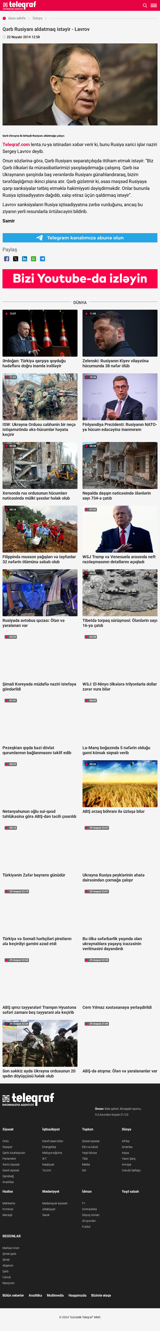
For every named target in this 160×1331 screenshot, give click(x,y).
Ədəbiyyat (48, 1209)
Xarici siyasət (11, 1164)
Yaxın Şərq (128, 1158)
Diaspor (7, 1147)
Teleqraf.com (16, 144)
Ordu (5, 1141)
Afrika (126, 1141)
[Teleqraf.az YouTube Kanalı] (80, 278)
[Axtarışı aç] (145, 5)
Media (86, 1164)
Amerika (127, 1147)
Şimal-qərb (9, 1253)
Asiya (125, 1152)
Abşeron (7, 1265)
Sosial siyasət (91, 1141)
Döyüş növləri (90, 1215)
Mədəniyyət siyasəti (55, 1203)
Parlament (9, 1158)
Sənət (46, 1215)
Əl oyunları (89, 1220)
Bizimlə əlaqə (101, 1295)
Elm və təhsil (90, 1147)
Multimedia (55, 1295)
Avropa (126, 1164)
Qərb (5, 1271)
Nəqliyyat (48, 1164)
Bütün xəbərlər (13, 1295)
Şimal (6, 1259)
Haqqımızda (77, 1295)
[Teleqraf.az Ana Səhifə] (19, 5)
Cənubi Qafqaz (131, 1170)
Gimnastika (89, 1209)
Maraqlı (7, 1215)
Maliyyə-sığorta (52, 1152)
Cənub (6, 1277)
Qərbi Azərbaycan (13, 1152)
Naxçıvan (8, 1283)
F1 (83, 1203)
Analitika (8, 1182)
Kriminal (7, 1209)
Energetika (49, 1147)
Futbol (86, 1226)
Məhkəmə (8, 1203)
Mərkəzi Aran (10, 1248)
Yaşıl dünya (89, 1152)
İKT (44, 1158)
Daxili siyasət (10, 1170)
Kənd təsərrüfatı (52, 1141)
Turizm (46, 1170)
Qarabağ (8, 1176)
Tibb (85, 1158)
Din (84, 1170)
